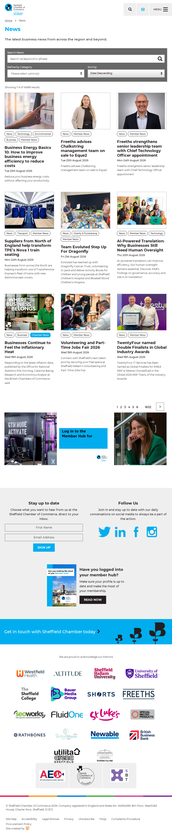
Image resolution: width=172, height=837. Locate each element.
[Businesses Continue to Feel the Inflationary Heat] (29, 312)
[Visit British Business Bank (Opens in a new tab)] (142, 735)
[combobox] (45, 73)
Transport (22, 233)
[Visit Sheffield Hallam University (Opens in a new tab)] (105, 673)
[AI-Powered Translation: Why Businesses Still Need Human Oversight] (142, 210)
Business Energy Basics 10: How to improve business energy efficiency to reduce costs (28, 156)
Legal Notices (50, 819)
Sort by (92, 67)
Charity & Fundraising (85, 233)
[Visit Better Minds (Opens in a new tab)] (67, 735)
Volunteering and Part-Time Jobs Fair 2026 (83, 345)
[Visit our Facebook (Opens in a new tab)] (136, 532)
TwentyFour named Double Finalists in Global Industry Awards (142, 347)
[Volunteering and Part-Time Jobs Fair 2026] (85, 312)
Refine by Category (19, 67)
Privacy (69, 819)
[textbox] (47, 73)
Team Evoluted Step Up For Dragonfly (83, 249)
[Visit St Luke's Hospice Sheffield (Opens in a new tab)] (105, 714)
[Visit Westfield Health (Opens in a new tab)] (30, 673)
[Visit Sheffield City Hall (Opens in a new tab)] (105, 755)
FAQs (102, 819)
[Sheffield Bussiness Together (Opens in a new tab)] (119, 775)
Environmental (43, 134)
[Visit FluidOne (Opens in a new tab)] (67, 714)
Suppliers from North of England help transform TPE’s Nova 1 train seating (28, 248)
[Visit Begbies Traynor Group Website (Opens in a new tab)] (85, 775)
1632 (148, 407)
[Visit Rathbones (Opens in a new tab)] (29, 735)
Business (11, 140)
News (22, 20)
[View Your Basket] (142, 9)
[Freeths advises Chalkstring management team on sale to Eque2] (85, 111)
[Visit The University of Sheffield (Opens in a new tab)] (142, 673)
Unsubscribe (86, 819)
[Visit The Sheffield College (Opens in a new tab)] (30, 694)
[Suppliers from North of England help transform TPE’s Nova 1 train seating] (29, 210)
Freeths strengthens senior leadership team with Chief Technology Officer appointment (139, 148)
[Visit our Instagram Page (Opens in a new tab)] (152, 532)
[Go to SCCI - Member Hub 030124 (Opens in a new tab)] (85, 464)
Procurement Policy (18, 824)
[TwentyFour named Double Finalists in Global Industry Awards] (142, 312)
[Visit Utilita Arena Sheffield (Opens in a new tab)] (67, 755)
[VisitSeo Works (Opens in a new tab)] (30, 714)
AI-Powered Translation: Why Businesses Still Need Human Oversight (140, 245)
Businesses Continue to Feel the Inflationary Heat (28, 347)
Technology (23, 134)
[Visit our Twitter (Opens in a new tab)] (104, 532)
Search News (15, 52)
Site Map (11, 819)
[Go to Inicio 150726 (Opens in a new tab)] (140, 464)
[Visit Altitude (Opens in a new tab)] (68, 673)
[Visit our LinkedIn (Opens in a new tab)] (120, 532)
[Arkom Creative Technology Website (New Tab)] (27, 828)
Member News (29, 140)
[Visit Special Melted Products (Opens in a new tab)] (142, 714)
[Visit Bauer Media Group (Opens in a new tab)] (63, 694)
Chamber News (40, 335)
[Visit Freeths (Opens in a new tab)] (138, 694)
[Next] (160, 407)
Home (8, 20)
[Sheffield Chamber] (15, 9)
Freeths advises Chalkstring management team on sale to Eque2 (83, 148)
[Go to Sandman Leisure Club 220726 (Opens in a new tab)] (30, 464)
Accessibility (29, 819)
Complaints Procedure (125, 819)
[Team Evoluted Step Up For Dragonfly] (85, 210)
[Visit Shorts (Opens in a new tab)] (101, 694)
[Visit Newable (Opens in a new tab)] (105, 735)
